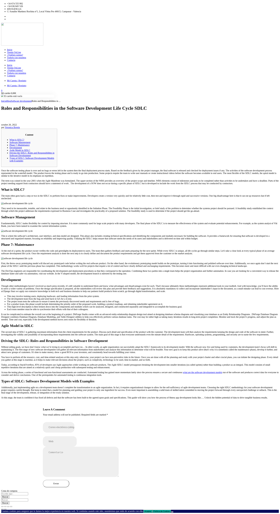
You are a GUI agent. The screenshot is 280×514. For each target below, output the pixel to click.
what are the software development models (202, 372)
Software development (21, 101)
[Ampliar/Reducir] (2, 506)
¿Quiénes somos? (15, 55)
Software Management (19, 142)
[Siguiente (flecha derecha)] (5, 509)
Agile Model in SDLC (19, 150)
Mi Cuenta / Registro (16, 80)
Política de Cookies (161, 511)
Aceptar (148, 511)
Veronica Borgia (12, 127)
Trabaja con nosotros (16, 57)
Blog (8, 101)
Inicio (9, 49)
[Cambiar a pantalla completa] (5, 506)
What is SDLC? (16, 139)
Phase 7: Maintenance (19, 145)
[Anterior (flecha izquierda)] (2, 509)
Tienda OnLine (14, 52)
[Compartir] (8, 506)
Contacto (11, 60)
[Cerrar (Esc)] (11, 506)
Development (15, 147)
